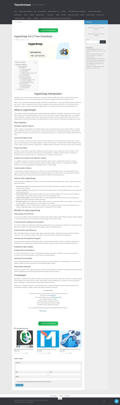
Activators (63, 11)
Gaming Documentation (26, 86)
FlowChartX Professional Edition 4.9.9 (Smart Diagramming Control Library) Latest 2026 (96, 51)
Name (17, 372)
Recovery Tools (100, 14)
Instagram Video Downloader (25, 11)
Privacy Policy (53, 395)
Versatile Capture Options (26, 69)
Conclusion (20, 89)
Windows (29, 18)
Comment (18, 362)
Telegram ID (53, 295)
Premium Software (90, 14)
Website (17, 376)
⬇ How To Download (48, 30)
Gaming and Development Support (28, 82)
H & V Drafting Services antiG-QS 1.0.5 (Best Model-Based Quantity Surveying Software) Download (95, 63)
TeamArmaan (22, 4)
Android (57, 14)
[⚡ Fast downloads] (116, 401)
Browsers (32, 14)
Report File (67, 395)
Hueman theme (30, 402)
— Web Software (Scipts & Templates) (76, 11)
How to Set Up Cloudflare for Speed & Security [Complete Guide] (55, 18)
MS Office (63, 14)
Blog (35, 11)
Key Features (22, 67)
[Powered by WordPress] (19, 402)
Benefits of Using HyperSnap (25, 77)
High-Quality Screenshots (26, 78)
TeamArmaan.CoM (56, 297)
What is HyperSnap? (23, 66)
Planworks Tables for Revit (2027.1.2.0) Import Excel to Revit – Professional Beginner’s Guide (95, 55)
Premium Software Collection (94, 11)
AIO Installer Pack (42, 11)
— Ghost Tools (49, 14)
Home (15, 11)
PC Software (18, 22)
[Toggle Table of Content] (35, 62)
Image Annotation (25, 71)
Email (51, 372)
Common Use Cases (24, 83)
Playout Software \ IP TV (53, 11)
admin (17, 39)
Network (82, 14)
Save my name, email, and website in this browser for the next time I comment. (34, 381)
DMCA (60, 395)
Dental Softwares (18, 14)
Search (88, 39)
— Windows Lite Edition (19, 18)
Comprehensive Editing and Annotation (28, 79)
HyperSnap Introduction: (21, 64)
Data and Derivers (40, 14)
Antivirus (26, 14)
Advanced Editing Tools (26, 70)
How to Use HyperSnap (24, 75)
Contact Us (36, 18)
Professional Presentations (26, 85)
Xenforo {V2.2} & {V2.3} (73, 14)
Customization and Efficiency (27, 81)
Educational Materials (25, 87)
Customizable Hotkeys (26, 74)
